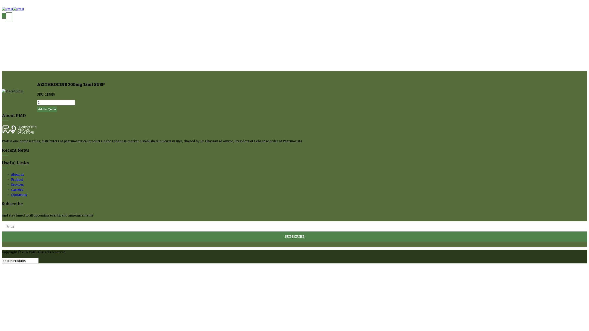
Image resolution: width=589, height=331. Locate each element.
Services (17, 185)
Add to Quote (47, 109)
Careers (17, 190)
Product (17, 180)
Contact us (19, 195)
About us (17, 175)
